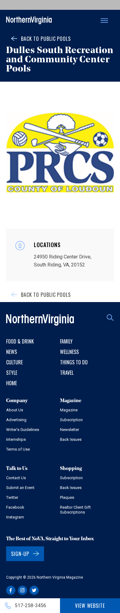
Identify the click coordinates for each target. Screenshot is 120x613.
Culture (14, 362)
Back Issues (71, 439)
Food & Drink (20, 341)
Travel (67, 372)
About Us (14, 410)
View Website (90, 605)
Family (66, 341)
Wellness (69, 351)
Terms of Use (18, 449)
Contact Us (16, 477)
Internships (16, 439)
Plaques (67, 497)
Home (11, 383)
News (11, 351)
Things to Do (74, 362)
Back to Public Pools (46, 38)
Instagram (15, 517)
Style (11, 372)
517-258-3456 (30, 605)
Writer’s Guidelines (22, 429)
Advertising (16, 419)
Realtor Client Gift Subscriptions (75, 509)
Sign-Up (20, 553)
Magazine (69, 410)
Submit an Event (20, 487)
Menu (104, 20)
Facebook (15, 507)
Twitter (12, 497)
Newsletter (69, 429)
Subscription (71, 419)
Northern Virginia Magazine (29, 21)
